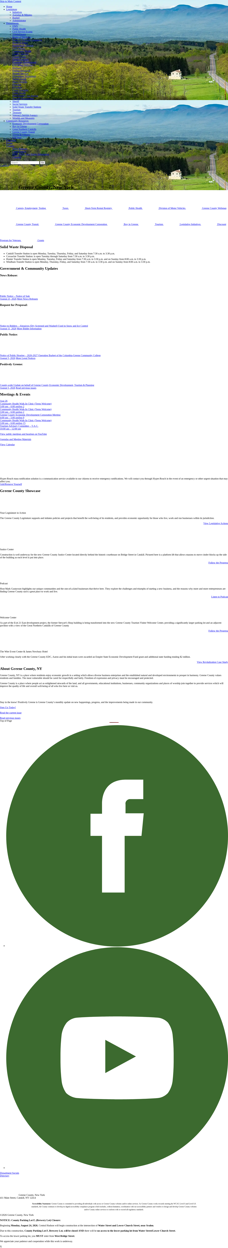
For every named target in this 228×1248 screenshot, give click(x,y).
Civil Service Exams (22, 31)
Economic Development (24, 62)
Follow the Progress (218, 562)
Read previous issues (26, 388)
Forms (9, 143)
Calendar (16, 157)
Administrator (19, 20)
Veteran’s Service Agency (25, 115)
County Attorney (20, 54)
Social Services (19, 104)
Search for (5, 162)
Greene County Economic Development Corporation (81, 224)
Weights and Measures (23, 118)
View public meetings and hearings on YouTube (23, 434)
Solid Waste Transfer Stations (26, 107)
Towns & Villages (21, 134)
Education (11, 140)
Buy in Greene (19, 126)
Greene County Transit (23, 132)
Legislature (11, 9)
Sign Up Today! (8, 707)
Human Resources (21, 70)
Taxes (65, 208)
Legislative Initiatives (190, 224)
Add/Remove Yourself (11, 484)
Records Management (23, 98)
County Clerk (19, 56)
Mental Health (19, 79)
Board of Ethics (20, 42)
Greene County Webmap (213, 208)
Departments (12, 23)
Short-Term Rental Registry (98, 208)
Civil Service (18, 48)
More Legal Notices (25, 358)
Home (9, 6)
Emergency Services (22, 65)
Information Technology (24, 76)
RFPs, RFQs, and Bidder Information (30, 154)
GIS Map (17, 137)
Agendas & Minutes (22, 15)
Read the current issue (11, 712)
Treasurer (17, 112)
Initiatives (17, 12)
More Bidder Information (29, 328)
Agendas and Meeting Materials (15, 439)
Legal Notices (19, 151)
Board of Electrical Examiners (27, 40)
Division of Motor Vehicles (172, 208)
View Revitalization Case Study (212, 662)
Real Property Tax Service (25, 95)
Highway (17, 68)
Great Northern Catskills (24, 129)
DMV (15, 26)
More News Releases (27, 299)
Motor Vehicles (19, 82)
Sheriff (15, 101)
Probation (17, 87)
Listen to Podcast (219, 596)
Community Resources (17, 121)
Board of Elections (21, 37)
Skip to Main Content (10, 1)
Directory (4, 165)
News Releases (19, 148)
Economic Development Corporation (30, 123)
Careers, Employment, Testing (31, 208)
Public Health (19, 29)
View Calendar (7, 444)
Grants (40, 240)
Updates (10, 146)
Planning (16, 84)
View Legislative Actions (215, 523)
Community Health (21, 51)
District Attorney (20, 59)
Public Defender (20, 90)
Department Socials (9, 1173)
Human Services (20, 73)
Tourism (16, 109)
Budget (16, 17)
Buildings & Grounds (23, 45)
